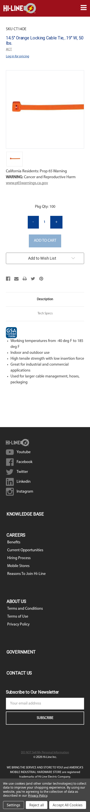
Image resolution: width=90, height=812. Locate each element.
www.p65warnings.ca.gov (27, 183)
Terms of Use (17, 617)
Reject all (36, 805)
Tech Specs (45, 313)
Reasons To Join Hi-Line (26, 574)
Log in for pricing (17, 56)
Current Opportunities (25, 550)
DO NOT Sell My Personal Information (45, 752)
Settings (13, 805)
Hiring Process (19, 558)
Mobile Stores (18, 566)
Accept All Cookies (68, 805)
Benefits (13, 542)
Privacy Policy (18, 625)
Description (45, 299)
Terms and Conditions (25, 609)
